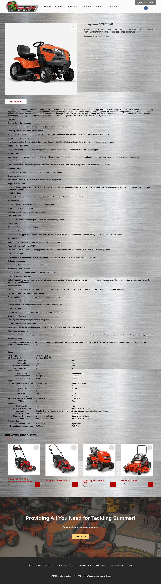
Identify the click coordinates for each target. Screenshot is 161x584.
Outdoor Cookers (79, 565)
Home (47, 6)
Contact (112, 6)
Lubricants (112, 565)
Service (100, 6)
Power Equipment (50, 565)
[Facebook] (146, 8)
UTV (69, 565)
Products (86, 6)
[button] (73, 27)
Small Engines (100, 565)
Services (120, 565)
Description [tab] (15, 102)
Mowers (106, 36)
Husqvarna (97, 36)
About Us (72, 6)
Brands (59, 6)
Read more (12, 485)
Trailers (90, 565)
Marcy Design (105, 576)
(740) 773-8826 (145, 2)
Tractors (62, 565)
